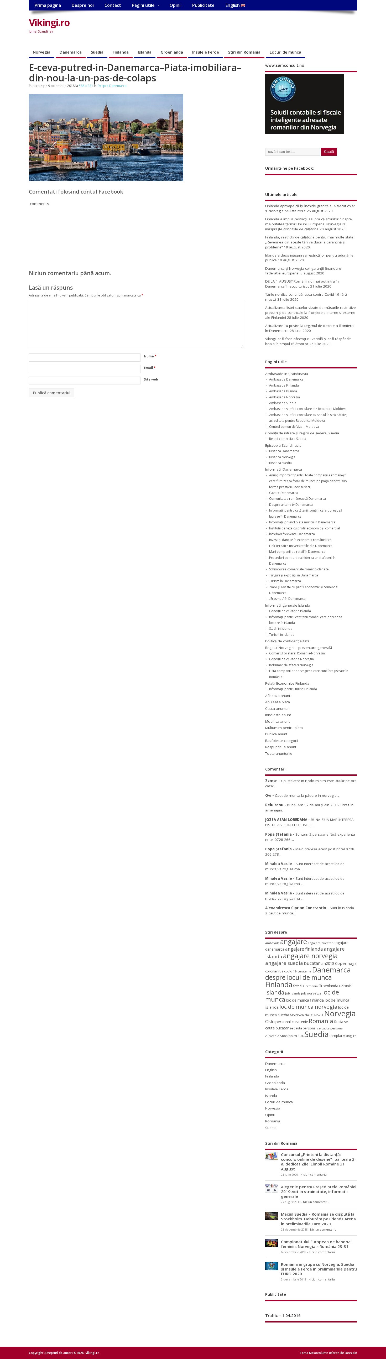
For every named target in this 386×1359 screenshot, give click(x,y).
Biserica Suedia (280, 463)
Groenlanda (172, 52)
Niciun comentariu (313, 1174)
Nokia (318, 1015)
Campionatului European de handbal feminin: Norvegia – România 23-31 (316, 1244)
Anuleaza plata (277, 702)
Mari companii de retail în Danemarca (297, 551)
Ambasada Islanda (283, 391)
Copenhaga (346, 963)
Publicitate (203, 5)
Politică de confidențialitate (287, 641)
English (233, 5)
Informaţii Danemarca (283, 469)
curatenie (304, 971)
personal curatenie (291, 1021)
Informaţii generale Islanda (287, 605)
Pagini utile (143, 5)
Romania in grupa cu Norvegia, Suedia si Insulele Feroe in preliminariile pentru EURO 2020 (319, 1269)
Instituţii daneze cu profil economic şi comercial (304, 528)
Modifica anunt (277, 721)
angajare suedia (284, 963)
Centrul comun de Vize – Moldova (294, 426)
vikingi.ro (350, 1036)
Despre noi (82, 5)
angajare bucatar (320, 943)
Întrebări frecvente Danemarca (292, 534)
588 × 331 (86, 86)
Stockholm (288, 1035)
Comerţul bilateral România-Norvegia (297, 653)
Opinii (175, 5)
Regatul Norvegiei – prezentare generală (298, 647)
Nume (150, 356)
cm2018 (327, 963)
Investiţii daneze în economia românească (300, 540)
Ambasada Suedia (282, 403)
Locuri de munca (285, 52)
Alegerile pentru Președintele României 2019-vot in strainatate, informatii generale (318, 1191)
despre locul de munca (298, 977)
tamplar (336, 1035)
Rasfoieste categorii (281, 740)
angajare (293, 941)
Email (150, 368)
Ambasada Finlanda (284, 385)
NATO (309, 1015)
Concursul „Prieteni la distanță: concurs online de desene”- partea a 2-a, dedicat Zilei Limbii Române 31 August (318, 1161)
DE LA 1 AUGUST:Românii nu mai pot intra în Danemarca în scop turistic (302, 284)
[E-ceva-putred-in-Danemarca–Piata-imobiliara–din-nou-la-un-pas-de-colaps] (106, 179)
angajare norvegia (310, 955)
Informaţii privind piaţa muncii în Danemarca (302, 522)
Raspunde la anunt (280, 746)
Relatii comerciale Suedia (287, 438)
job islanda (292, 993)
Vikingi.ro (49, 22)
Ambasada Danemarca (286, 379)
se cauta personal (302, 1028)
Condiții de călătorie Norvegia (291, 659)
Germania (310, 986)
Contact (113, 5)
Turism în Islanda (281, 634)
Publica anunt (276, 734)
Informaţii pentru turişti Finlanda (293, 689)
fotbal (297, 985)
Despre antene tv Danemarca (291, 504)
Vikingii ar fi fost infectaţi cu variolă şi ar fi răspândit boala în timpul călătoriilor (308, 341)
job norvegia (311, 993)
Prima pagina (47, 5)
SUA (301, 1036)
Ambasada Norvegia (284, 397)
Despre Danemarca (112, 86)
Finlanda (121, 52)
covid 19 (290, 971)
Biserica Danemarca (284, 451)
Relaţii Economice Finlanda (287, 683)
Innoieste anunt (278, 714)
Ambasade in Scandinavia (286, 373)
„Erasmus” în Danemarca (287, 598)
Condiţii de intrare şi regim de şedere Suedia (302, 433)
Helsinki (345, 986)
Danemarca (71, 52)
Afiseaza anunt (277, 695)
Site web (151, 379)
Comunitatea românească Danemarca (297, 498)
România (272, 1121)
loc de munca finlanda (305, 1000)
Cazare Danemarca (283, 493)
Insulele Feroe (205, 52)
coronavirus (274, 971)
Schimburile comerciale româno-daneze (299, 569)
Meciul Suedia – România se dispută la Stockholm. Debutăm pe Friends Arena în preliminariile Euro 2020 (318, 1218)
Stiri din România (244, 52)
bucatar (312, 963)
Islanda (145, 52)
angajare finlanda (304, 949)
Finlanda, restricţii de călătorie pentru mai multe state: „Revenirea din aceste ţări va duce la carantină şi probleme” (309, 242)
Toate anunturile (278, 753)
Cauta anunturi (277, 708)
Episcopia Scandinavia (283, 445)
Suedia (97, 52)
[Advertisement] (257, 27)
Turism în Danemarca (285, 581)
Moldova (297, 1015)
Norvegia (41, 52)
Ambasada (272, 943)
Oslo (270, 1021)
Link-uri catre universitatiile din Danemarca (300, 546)
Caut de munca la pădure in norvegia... (307, 795)
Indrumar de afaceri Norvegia (291, 665)
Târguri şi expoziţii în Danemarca (293, 575)
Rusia (338, 1021)
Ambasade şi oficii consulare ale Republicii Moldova (308, 409)
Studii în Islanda (280, 628)
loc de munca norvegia (308, 1006)
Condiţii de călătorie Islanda (290, 611)
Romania (321, 1021)
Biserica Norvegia (282, 457)
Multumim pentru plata (284, 727)
